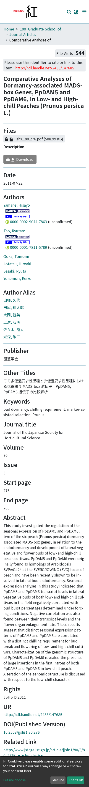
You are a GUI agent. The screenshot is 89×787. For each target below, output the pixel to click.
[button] (76, 11)
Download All (37, 131)
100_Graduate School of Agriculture (42, 29)
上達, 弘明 (11, 324)
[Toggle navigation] (84, 12)
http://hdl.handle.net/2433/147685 (32, 716)
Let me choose (14, 780)
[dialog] (44, 772)
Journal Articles (22, 34)
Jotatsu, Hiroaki (17, 265)
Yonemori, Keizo (17, 280)
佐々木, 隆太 (13, 331)
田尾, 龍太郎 (13, 309)
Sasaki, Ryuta (14, 273)
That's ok (75, 780)
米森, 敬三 (11, 339)
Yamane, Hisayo (16, 207)
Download (20, 161)
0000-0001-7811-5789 (28, 249)
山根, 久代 (11, 302)
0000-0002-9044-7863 (28, 223)
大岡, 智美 (11, 317)
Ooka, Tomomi (16, 258)
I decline (58, 780)
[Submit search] (69, 12)
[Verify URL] (71, 141)
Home (9, 29)
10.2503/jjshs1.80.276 (21, 734)
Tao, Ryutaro (14, 232)
